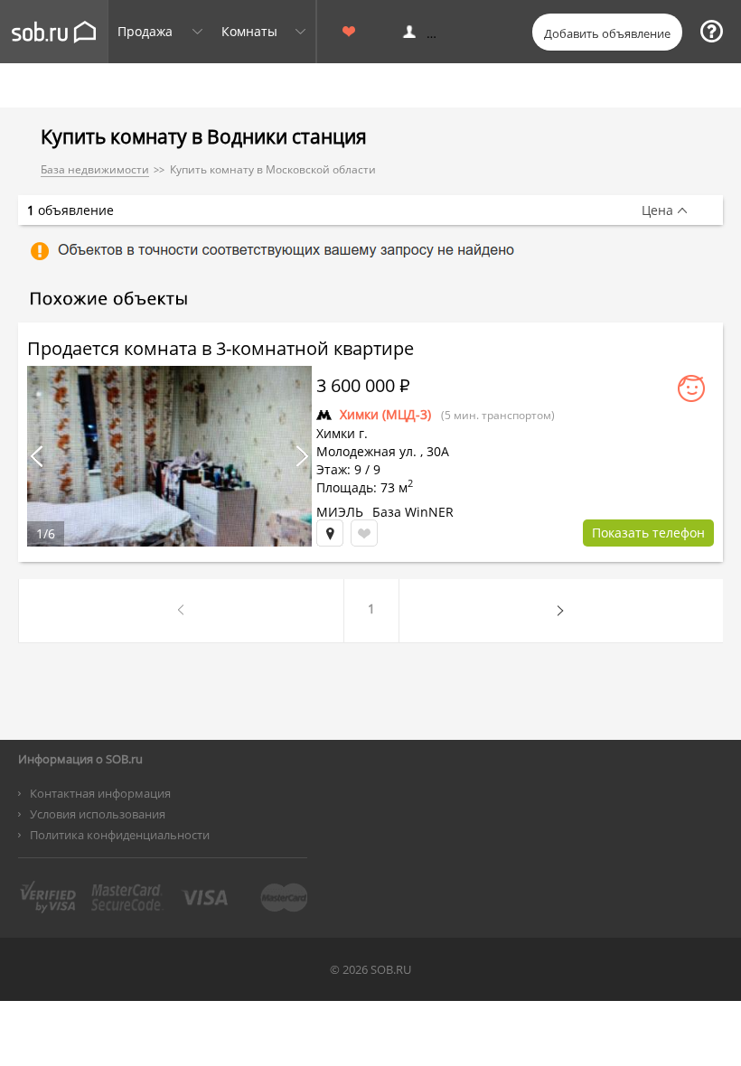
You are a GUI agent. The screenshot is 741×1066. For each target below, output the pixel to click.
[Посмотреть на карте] (329, 533)
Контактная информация (100, 793)
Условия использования (97, 814)
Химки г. (342, 433)
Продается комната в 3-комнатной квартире (220, 348)
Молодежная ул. (366, 451)
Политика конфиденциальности (120, 835)
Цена (657, 210)
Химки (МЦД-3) (385, 414)
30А (438, 451)
